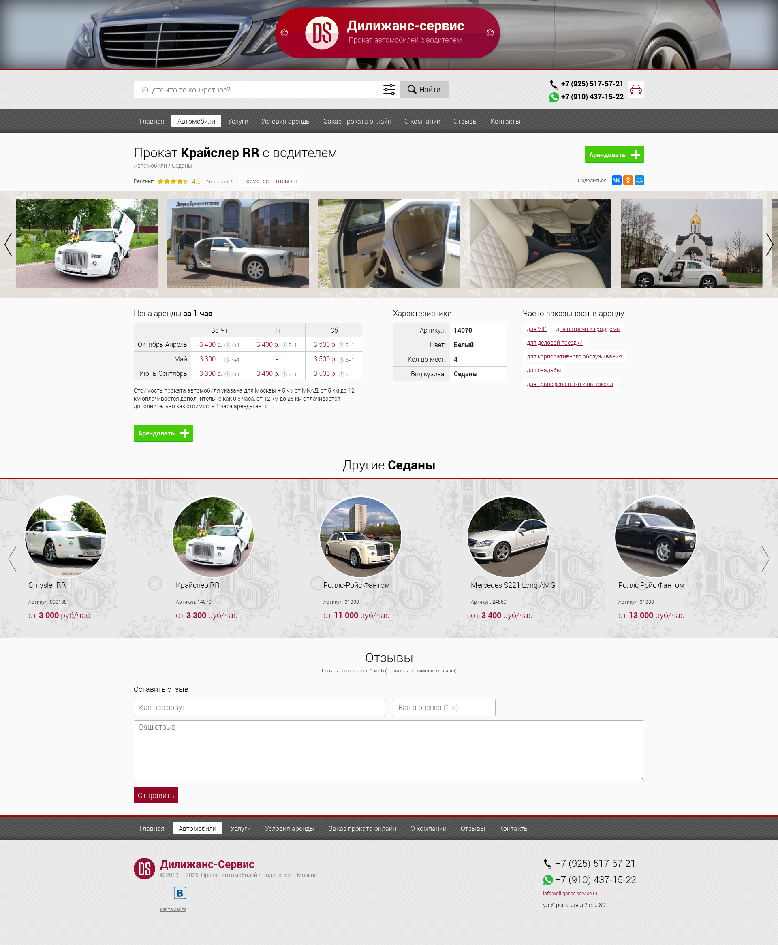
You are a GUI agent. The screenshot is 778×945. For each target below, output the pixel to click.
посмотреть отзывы (270, 181)
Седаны (182, 165)
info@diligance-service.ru (570, 893)
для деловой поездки (555, 342)
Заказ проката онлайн (357, 121)
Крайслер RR (198, 585)
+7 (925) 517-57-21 (592, 83)
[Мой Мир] (639, 180)
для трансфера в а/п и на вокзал (570, 384)
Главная (152, 121)
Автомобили (196, 121)
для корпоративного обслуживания (574, 356)
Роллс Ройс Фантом (651, 585)
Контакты (505, 121)
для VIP (537, 329)
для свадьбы (544, 370)
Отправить (156, 795)
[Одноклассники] (628, 180)
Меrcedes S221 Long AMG (513, 585)
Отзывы (465, 121)
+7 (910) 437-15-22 (592, 96)
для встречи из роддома (588, 329)
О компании (422, 121)
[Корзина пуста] (636, 89)
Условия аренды (286, 121)
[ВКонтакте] (617, 180)
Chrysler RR (47, 585)
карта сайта (173, 909)
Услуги (238, 121)
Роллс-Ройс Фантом (356, 585)
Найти (429, 89)
